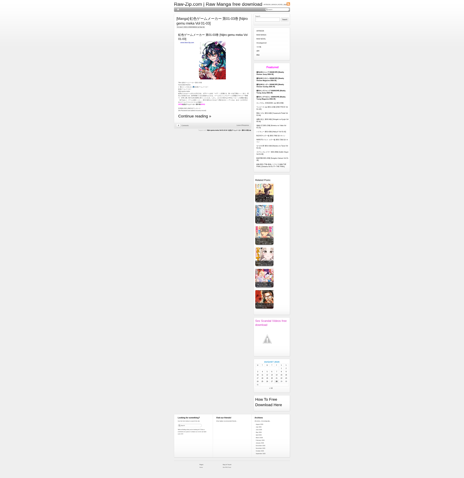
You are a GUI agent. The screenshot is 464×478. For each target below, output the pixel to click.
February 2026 (260, 440)
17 (257, 378)
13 (272, 375)
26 (267, 381)
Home (178, 9)
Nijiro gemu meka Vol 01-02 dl (217, 130)
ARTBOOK (260, 31)
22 (281, 378)
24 (257, 381)
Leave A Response (243, 125)
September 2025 (260, 453)
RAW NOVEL (261, 39)
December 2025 (260, 445)
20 (272, 378)
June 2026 (259, 429)
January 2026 (260, 443)
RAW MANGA (193, 27)
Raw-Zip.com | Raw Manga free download (218, 4)
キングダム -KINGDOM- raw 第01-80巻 (270, 103)
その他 (258, 47)
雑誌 (258, 55)
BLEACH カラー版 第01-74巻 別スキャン (270, 136)
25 (262, 381)
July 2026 (258, 427)
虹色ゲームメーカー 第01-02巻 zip (239, 130)
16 (286, 375)
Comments (185, 125)
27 (272, 381)
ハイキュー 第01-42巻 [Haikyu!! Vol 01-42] (271, 132)
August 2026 (259, 424)
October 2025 (260, 451)
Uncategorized (261, 43)
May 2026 (259, 432)
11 (262, 375)
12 (267, 375)
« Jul (271, 388)
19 (267, 378)
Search (257, 16)
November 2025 (260, 448)
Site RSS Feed (227, 467)
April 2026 (259, 435)
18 (262, 378)
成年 (258, 51)
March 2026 (259, 437)
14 (276, 375)
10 (257, 375)
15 (281, 375)
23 (286, 378)
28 (276, 381)
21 (276, 378)
